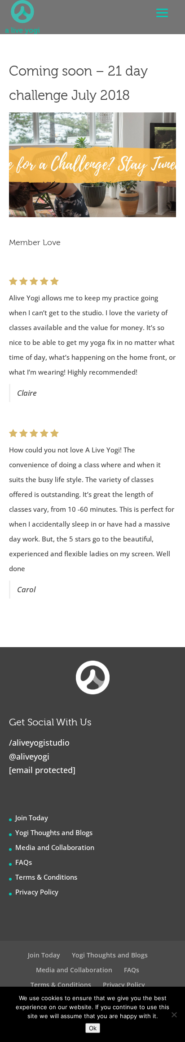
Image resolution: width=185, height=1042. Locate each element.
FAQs (23, 862)
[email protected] (42, 770)
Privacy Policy (36, 891)
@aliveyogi (29, 756)
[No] (173, 1014)
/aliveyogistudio (39, 742)
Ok (93, 1028)
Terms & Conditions (46, 876)
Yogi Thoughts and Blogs (53, 832)
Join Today (31, 817)
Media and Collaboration (54, 847)
